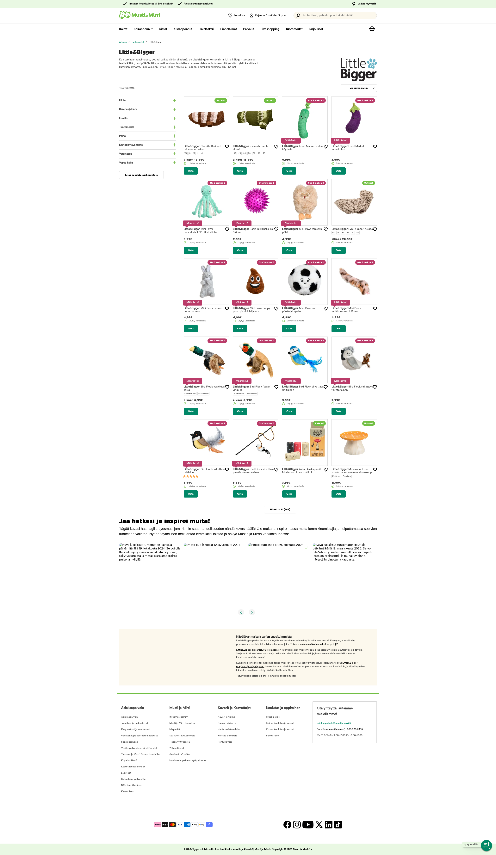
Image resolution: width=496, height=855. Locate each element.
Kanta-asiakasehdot (229, 729)
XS (185, 153)
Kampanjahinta (128, 109)
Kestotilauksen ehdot (133, 766)
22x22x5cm (203, 394)
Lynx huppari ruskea (352, 229)
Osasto (123, 118)
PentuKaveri (225, 742)
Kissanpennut (182, 29)
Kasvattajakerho (227, 723)
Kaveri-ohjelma (226, 717)
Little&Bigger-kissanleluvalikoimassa (257, 650)
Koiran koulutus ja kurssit (280, 723)
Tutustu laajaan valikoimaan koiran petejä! (314, 644)
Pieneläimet (228, 29)
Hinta (122, 100)
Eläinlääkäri (206, 29)
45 (235, 153)
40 (259, 153)
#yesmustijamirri (178, 717)
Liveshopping (270, 29)
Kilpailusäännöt (130, 760)
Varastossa (125, 153)
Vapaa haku (126, 162)
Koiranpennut (143, 29)
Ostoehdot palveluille (133, 779)
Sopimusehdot (129, 742)
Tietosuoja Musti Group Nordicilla (140, 754)
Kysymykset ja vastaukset (135, 729)
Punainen (347, 476)
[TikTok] (337, 824)
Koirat (123, 29)
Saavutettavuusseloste (182, 735)
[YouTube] (307, 824)
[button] (150, 574)
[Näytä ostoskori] (373, 29)
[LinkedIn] (328, 824)
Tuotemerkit (294, 29)
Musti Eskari (273, 717)
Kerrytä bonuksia (227, 735)
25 (244, 153)
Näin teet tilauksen (131, 785)
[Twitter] (319, 824)
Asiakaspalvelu (129, 717)
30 (249, 153)
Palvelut (248, 29)
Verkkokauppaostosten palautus (139, 735)
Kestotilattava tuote (131, 145)
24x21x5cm (252, 394)
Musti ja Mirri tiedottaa (182, 723)
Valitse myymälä (367, 4)
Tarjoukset (316, 29)
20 (240, 153)
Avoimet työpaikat (180, 754)
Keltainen (336, 476)
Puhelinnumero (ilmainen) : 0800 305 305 (340, 729)
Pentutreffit (272, 735)
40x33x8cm (239, 394)
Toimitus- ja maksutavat (134, 723)
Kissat (163, 29)
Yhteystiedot (176, 748)
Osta (191, 171)
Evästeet (126, 773)
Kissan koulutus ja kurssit (280, 729)
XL (202, 153)
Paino (122, 136)
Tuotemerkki (126, 127)
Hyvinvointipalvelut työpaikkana (187, 760)
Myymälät (175, 729)
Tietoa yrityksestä (179, 742)
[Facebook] (287, 824)
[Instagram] (296, 824)
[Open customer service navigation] (486, 846)
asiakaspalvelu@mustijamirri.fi (334, 723)
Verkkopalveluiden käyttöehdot (139, 748)
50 (264, 153)
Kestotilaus (127, 791)
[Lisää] (227, 147)
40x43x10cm (190, 394)
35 (254, 153)
